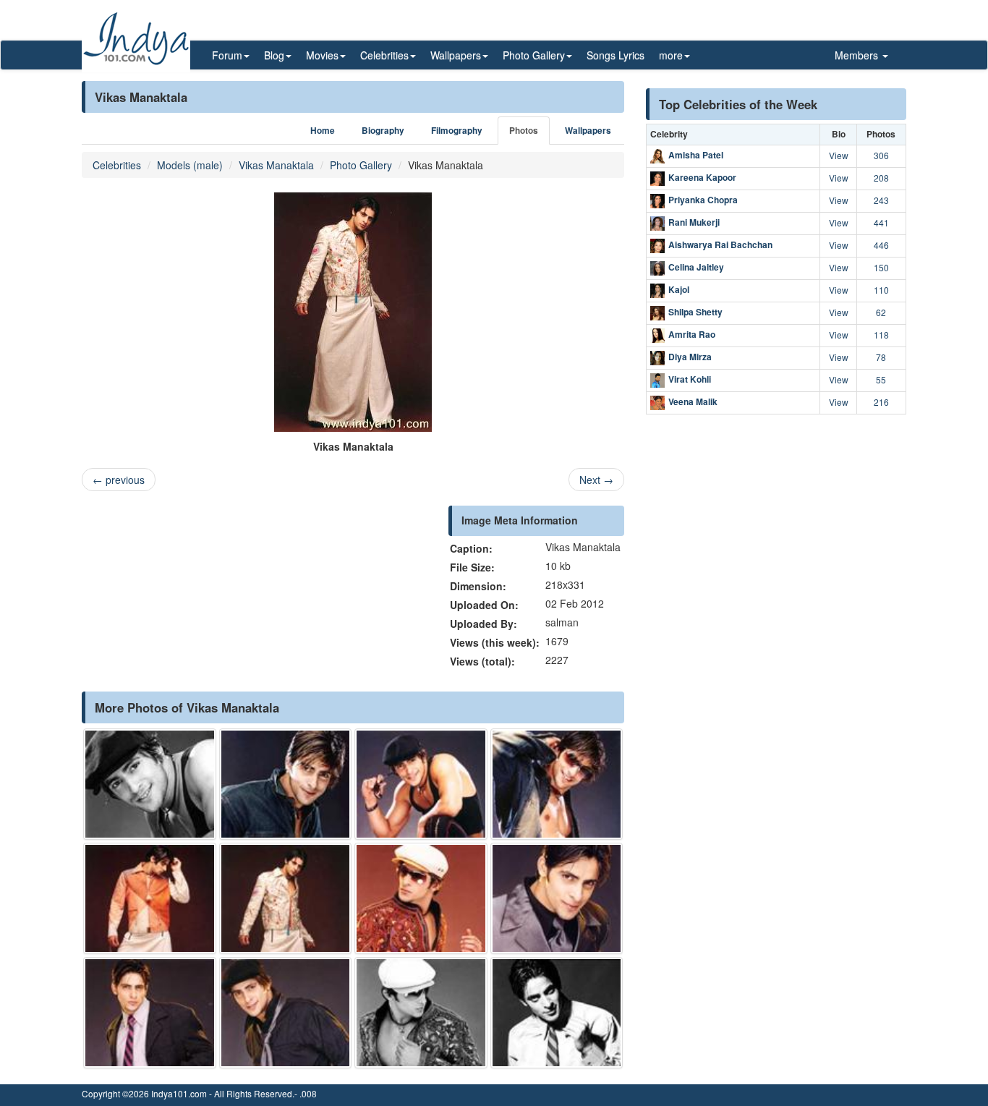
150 (881, 267)
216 (881, 402)
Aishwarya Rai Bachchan (720, 244)
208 (881, 177)
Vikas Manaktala (276, 165)
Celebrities (117, 165)
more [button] (671, 55)
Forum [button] (227, 55)
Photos (523, 130)
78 (881, 357)
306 (881, 155)
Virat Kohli (689, 379)
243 (881, 200)
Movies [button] (322, 55)
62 (881, 312)
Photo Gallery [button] (534, 55)
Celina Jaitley (696, 266)
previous (119, 479)
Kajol (678, 289)
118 (881, 334)
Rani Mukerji (694, 222)
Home (322, 130)
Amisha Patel (695, 154)
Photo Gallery (361, 165)
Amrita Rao (691, 334)
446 (881, 245)
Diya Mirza (690, 356)
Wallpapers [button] (455, 55)
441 (881, 222)
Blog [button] (274, 55)
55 (881, 379)
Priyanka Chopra (703, 199)
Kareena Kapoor (702, 177)
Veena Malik (692, 401)
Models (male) (190, 165)
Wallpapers (588, 130)
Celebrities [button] (384, 55)
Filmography (456, 130)
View (838, 155)
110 (881, 290)
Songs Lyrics (615, 55)
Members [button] (858, 55)
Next (596, 479)
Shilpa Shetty (695, 311)
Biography (383, 130)
